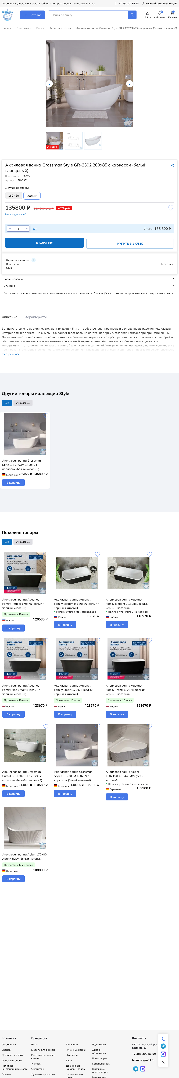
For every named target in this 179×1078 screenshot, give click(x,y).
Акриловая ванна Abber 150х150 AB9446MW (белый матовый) (125, 776)
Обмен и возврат (51, 3)
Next (129, 83)
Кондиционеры (101, 1063)
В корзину (44, 242)
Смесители (37, 1068)
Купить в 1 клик (130, 243)
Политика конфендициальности (14, 1067)
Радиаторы (99, 1044)
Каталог (35, 15)
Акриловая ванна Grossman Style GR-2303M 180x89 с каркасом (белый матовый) (21, 465)
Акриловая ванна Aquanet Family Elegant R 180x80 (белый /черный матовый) (76, 604)
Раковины (72, 1044)
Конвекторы (99, 1058)
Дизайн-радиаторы (99, 1051)
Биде (69, 1060)
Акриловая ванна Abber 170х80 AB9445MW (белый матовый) (24, 856)
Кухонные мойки (75, 1049)
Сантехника (24, 28)
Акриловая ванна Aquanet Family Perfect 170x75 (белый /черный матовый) (23, 604)
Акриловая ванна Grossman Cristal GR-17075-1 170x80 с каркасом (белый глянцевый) (22, 776)
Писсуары (72, 1055)
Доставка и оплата (28, 3)
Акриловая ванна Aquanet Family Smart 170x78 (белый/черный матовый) (74, 690)
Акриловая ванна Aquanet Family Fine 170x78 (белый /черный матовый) (21, 690)
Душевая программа (43, 1074)
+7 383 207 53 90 (144, 1053)
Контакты (79, 3)
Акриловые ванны (60, 28)
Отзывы (67, 3)
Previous (49, 83)
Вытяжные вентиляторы (100, 1070)
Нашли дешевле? (15, 214)
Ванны (40, 28)
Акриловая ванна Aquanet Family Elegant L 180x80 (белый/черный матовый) (127, 604)
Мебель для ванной (43, 1049)
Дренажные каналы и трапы (75, 1067)
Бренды (90, 3)
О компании (9, 3)
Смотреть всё (11, 354)
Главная (7, 28)
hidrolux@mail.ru (143, 1060)
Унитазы (36, 1063)
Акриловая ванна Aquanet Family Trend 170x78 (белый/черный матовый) (125, 690)
